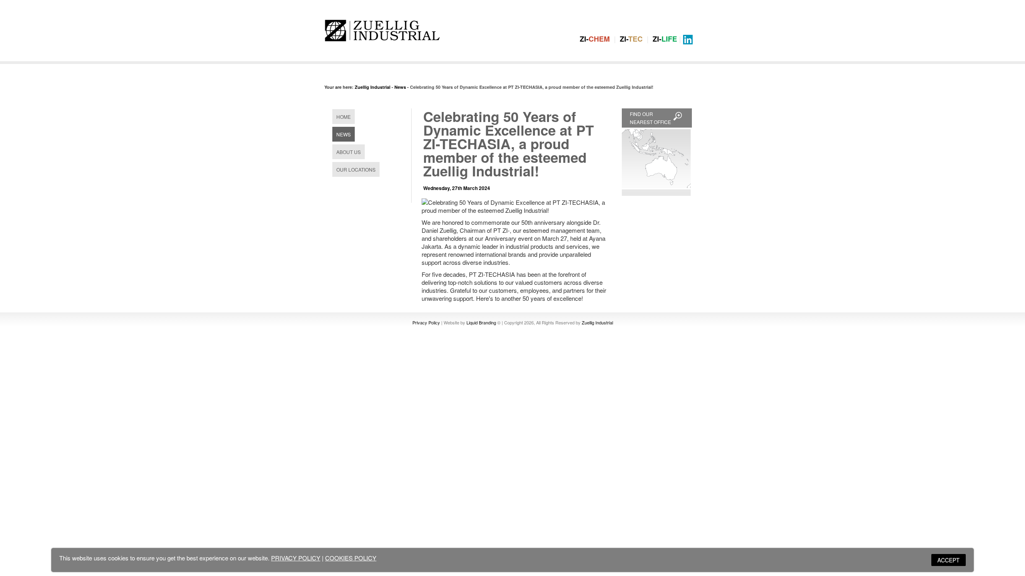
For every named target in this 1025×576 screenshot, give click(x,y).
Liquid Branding (481, 322)
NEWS (343, 134)
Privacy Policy (426, 322)
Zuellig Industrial (372, 87)
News (400, 87)
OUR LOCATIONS (356, 169)
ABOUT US (348, 151)
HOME (343, 116)
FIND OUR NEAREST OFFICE (650, 117)
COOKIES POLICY (350, 558)
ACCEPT (948, 560)
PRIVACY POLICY (295, 558)
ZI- (595, 39)
